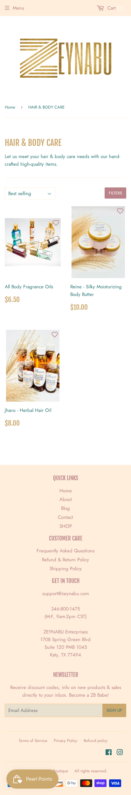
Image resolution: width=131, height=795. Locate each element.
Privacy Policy (65, 741)
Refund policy (95, 741)
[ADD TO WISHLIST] (56, 222)
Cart (111, 7)
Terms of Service (33, 741)
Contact (65, 517)
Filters (115, 193)
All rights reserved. (90, 771)
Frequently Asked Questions (65, 550)
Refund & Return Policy (65, 559)
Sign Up (114, 710)
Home (10, 107)
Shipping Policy (66, 568)
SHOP (65, 526)
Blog (65, 508)
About (65, 499)
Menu (18, 7)
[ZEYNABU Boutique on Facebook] (108, 753)
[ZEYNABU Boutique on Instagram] (120, 753)
